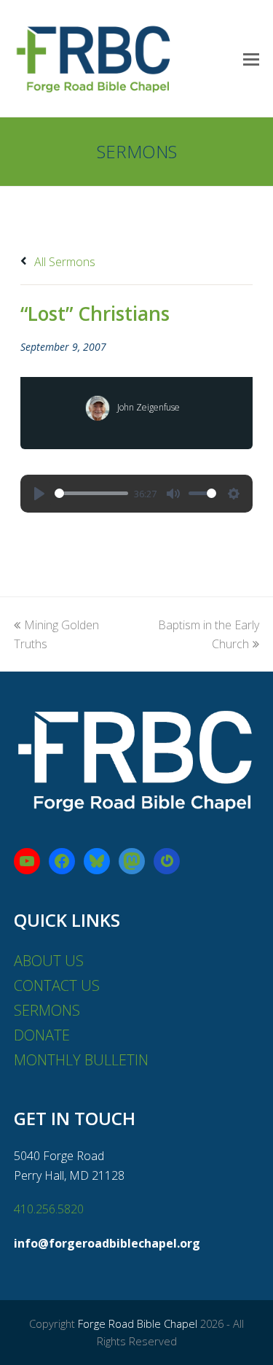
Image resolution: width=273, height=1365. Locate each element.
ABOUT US (49, 961)
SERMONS (47, 1010)
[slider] (91, 493)
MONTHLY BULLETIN (81, 1060)
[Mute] (173, 493)
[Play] (39, 493)
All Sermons (63, 262)
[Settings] (233, 493)
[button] (251, 58)
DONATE (42, 1035)
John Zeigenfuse (148, 407)
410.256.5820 (49, 1209)
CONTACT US (57, 985)
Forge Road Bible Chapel (137, 1323)
